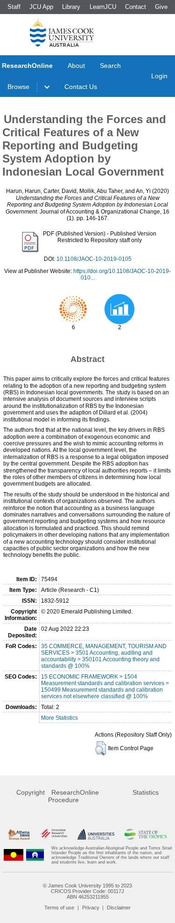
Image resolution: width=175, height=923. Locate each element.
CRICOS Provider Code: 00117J (87, 891)
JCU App (41, 6)
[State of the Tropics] (146, 834)
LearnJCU (103, 6)
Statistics (146, 792)
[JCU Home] (62, 32)
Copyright (30, 792)
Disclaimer (119, 907)
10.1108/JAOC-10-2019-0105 (94, 259)
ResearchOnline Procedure (73, 796)
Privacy (90, 907)
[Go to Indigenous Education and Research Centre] (13, 855)
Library (71, 6)
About (76, 65)
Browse (18, 86)
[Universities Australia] (95, 834)
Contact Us (80, 86)
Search (110, 65)
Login (159, 76)
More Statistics (59, 718)
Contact (135, 6)
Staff (14, 6)
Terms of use (59, 907)
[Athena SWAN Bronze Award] (18, 834)
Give (161, 6)
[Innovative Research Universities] (53, 834)
